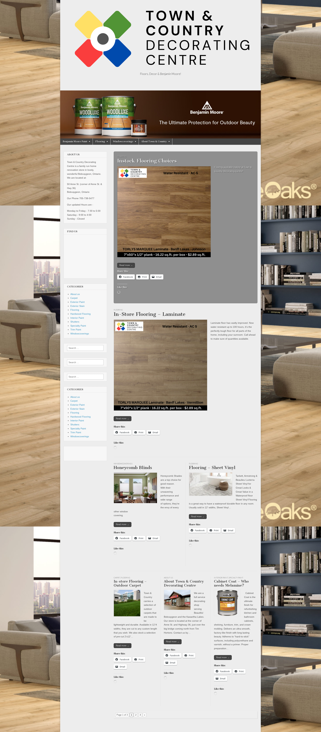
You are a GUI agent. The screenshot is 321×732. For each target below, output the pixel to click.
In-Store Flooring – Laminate (149, 314)
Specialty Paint (236, 578)
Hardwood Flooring (80, 313)
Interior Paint (221, 578)
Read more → (126, 265)
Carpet (117, 578)
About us (168, 578)
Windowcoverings (123, 141)
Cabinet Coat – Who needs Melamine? (231, 583)
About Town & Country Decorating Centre (184, 583)
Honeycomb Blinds (133, 467)
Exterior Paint (77, 302)
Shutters (74, 321)
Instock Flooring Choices (147, 161)
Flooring (100, 141)
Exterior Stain (77, 306)
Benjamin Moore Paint (75, 141)
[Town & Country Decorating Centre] (160, 36)
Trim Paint (75, 329)
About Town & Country (154, 141)
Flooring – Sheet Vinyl (212, 467)
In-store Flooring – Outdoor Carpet (130, 583)
